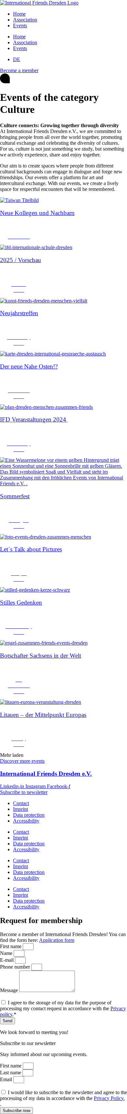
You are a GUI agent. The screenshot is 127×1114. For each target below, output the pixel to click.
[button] (11, 755)
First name (11, 946)
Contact (21, 803)
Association (25, 19)
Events (20, 25)
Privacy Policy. (109, 1098)
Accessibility (26, 821)
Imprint (20, 809)
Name (7, 953)
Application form (56, 940)
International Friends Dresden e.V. (46, 773)
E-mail (7, 960)
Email (6, 1079)
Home (19, 14)
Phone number (15, 967)
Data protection (29, 815)
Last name (11, 1072)
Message (9, 990)
